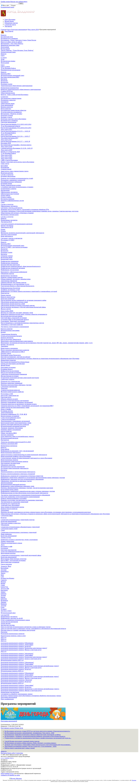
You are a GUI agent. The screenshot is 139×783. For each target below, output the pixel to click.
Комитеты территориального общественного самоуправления (21, 89)
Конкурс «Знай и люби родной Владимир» (14, 94)
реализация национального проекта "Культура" (16, 646)
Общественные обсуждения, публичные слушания (17, 213)
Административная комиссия (10, 390)
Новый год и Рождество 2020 (10, 151)
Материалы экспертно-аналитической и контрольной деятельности (22, 233)
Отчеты (3, 231)
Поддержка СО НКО (7, 240)
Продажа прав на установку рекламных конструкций (18, 630)
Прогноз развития (6, 329)
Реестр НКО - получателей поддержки (13, 560)
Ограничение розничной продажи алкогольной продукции (20, 377)
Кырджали (4, 590)
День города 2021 (6, 155)
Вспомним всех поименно (9, 38)
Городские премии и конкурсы (11, 523)
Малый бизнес (9, 21)
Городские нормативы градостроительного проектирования (20, 497)
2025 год (3, 637)
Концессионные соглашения (10, 416)
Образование (5, 525)
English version (5, 1)
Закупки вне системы (8, 625)
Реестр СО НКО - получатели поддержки (14, 247)
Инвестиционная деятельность (11, 452)
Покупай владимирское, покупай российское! (15, 357)
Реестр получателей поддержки (11, 372)
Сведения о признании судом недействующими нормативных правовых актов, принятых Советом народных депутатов (39, 211)
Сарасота (4, 580)
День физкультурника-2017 (9, 138)
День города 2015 (6, 129)
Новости (3, 35)
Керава (3, 583)
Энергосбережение (7, 412)
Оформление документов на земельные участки (16, 481)
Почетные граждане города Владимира (13, 119)
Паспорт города (6, 353)
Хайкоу (3, 592)
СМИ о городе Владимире (9, 160)
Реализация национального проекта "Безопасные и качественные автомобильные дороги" (30, 666)
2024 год (3, 639)
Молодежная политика (8, 553)
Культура (4, 517)
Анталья (3, 605)
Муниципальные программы (10, 330)
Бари (2, 575)
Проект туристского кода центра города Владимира (17, 162)
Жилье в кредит (6, 309)
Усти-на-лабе (5, 588)
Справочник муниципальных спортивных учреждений (18, 532)
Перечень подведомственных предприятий (15, 400)
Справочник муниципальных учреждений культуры (18, 519)
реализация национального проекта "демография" (17, 655)
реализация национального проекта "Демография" (17, 644)
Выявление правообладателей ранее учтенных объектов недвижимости (24, 314)
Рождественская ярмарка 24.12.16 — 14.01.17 (15, 136)
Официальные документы (9, 192)
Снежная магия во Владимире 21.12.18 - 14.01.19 (16, 148)
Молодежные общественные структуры (13, 559)
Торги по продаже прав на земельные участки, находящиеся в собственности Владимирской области (33, 628)
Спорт (3, 530)
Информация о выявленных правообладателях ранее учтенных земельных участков (28, 491)
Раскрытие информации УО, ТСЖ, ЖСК (14, 414)
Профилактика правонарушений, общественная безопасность (21, 266)
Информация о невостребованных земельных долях (17, 486)
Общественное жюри (7, 103)
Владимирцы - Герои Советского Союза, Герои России (18, 40)
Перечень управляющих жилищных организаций (17, 402)
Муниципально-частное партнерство (13, 466)
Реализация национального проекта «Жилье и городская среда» (21, 690)
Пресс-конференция (7, 699)
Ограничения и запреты (8, 188)
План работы (5, 449)
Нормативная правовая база (10, 88)
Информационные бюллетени (10, 288)
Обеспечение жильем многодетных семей (14, 302)
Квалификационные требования (11, 182)
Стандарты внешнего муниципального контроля (16, 224)
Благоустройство (6, 431)
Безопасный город (7, 259)
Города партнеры (6, 564)
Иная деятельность (7, 236)
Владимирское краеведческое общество (13, 110)
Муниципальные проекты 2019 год (12, 683)
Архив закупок (5, 623)
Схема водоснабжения (8, 419)
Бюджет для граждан (7, 344)
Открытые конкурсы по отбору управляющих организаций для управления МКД (27, 406)
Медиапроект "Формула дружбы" (11, 114)
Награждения (5, 190)
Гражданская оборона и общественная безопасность (17, 286)
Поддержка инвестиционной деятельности (14, 468)
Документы (8, 26)
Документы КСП (6, 222)
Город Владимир (10, 19)
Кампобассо (5, 571)
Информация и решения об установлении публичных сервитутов (22, 476)
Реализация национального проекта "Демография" (17, 664)
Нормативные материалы (9, 446)
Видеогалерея (5, 48)
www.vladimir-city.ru (7, 758)
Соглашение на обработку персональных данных (17, 694)
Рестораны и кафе (6, 546)
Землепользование (7, 483)
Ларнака (3, 602)
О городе (4, 57)
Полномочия (5, 167)
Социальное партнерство (9, 386)
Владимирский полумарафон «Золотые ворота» (16, 145)
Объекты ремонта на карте (9, 399)
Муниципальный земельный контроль (13, 484)
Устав (2, 59)
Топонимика (5, 510)
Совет (3, 202)
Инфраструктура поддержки (10, 371)
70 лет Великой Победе (8, 68)
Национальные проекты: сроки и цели (13, 636)
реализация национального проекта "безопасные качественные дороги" (24, 657)
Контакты (4, 79)
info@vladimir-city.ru (7, 773)
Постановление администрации (11, 98)
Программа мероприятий (9, 697)
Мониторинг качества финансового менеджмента (17, 341)
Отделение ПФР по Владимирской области (15, 319)
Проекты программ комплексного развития (15, 424)
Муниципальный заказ (8, 613)
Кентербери (4, 568)
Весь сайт (6, 5)
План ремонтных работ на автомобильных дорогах (17, 436)
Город (8, 29)
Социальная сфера (7, 515)
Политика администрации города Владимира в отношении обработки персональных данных (31, 695)
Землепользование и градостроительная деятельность (18, 472)
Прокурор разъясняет (7, 298)
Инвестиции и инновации (9, 348)
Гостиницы (4, 548)
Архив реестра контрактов (9, 621)
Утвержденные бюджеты (9, 334)
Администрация (6, 169)
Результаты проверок (7, 199)
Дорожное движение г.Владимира (12, 428)
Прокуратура (5, 293)
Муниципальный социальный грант (12, 75)
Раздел (13, 5)
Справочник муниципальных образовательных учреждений (20, 527)
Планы (3, 229)
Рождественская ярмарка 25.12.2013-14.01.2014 (16, 124)
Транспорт (4, 388)
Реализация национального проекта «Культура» (16, 687)
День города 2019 (6, 150)
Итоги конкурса (6, 108)
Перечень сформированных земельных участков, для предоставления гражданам (27, 488)
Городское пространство (8, 550)
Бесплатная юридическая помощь (11, 316)
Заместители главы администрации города (14, 171)
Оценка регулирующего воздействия (13, 363)
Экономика (4, 346)
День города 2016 (33, 29)
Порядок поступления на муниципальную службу (17, 178)
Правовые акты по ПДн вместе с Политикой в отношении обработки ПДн (25, 209)
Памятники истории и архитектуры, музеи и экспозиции (19, 539)
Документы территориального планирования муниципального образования (25, 495)
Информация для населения (10, 270)
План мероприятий (7, 105)
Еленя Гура (4, 587)
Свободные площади (7, 379)
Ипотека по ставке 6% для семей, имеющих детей (17, 312)
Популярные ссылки (7, 728)
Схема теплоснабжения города (11, 417)
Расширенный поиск (7, 7)
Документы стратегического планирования (15, 326)
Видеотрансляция (6, 257)
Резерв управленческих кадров (11, 185)
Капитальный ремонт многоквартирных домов (16, 423)
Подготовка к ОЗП (7, 394)
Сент (2, 576)
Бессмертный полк (7, 37)
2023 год (3, 641)
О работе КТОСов (7, 91)
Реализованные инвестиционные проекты (14, 461)
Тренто (3, 573)
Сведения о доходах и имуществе (11, 208)
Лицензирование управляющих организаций (15, 421)
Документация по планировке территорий (14, 502)
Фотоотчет (4, 80)
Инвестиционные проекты (9, 460)
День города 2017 (6, 140)
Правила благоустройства (9, 508)
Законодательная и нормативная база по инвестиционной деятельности (24, 454)
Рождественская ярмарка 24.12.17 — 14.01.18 (15, 141)
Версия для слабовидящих (18, 1)
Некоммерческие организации (10, 70)
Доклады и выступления (9, 234)
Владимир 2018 (6, 143)
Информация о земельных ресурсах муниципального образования (22, 479)
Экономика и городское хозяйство (12, 324)
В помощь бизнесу (7, 369)
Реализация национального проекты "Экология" (16, 680)
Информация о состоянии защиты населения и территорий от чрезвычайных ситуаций (29, 291)
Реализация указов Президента (11, 355)
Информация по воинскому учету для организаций (17, 451)
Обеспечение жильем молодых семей (13, 304)
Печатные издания (7, 115)
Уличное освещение (7, 435)
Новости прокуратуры (8, 297)
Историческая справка (8, 61)
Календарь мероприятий (9, 521)
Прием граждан (6, 295)
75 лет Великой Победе (8, 153)
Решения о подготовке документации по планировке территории (22, 500)
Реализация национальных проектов (12, 633)
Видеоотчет (4, 82)
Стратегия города (10, 24)
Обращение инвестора (8, 465)
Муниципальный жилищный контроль (13, 426)
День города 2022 (6, 157)
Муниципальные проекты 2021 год (12, 660)
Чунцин (3, 595)
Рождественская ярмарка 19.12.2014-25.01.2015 (16, 128)
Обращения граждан (11, 23)
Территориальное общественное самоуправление (16, 85)
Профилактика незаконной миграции (13, 268)
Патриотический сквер (8, 52)
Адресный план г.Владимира (10, 505)
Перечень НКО (6, 74)
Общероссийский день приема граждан (13, 282)
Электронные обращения (9, 281)
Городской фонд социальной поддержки (14, 318)
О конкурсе (4, 96)
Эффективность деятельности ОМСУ (13, 351)
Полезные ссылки (6, 84)
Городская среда (6, 397)
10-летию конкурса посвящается (11, 112)
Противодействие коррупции (10, 264)
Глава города (5, 163)
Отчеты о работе (6, 197)
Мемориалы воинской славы (10, 45)
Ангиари (4, 570)
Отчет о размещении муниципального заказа (15, 620)
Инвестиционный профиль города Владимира (16, 456)
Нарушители (5, 440)
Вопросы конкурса (7, 107)
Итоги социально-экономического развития (15, 350)
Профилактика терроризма (9, 263)
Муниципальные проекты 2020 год (12, 671)
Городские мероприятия (19, 29)
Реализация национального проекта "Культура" (16, 669)
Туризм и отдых (6, 537)
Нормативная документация (10, 692)
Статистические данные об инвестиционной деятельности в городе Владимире (26, 458)
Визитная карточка (7, 173)
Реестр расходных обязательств (11, 339)
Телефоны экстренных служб (10, 289)
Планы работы (5, 195)
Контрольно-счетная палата (10, 214)
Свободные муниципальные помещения (14, 374)
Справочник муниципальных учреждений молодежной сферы (21, 555)
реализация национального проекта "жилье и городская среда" (21, 658)
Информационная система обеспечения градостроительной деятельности (24, 493)
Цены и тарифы (6, 409)
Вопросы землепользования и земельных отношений (18, 474)
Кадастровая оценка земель (9, 489)
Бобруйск (4, 599)
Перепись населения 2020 (9, 443)
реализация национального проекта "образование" (17, 653)
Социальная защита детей (9, 528)
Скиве (3, 585)
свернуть (4, 751)
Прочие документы (7, 225)
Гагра (2, 607)
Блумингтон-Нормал (7, 578)
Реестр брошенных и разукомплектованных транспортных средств (22, 323)
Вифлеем (4, 604)
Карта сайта (11, 753)
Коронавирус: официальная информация (14, 272)
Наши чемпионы (6, 534)
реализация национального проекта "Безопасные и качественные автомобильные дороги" (30, 676)
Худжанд (4, 609)
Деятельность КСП (7, 227)
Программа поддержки (8, 367)
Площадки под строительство (10, 381)
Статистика (19, 753)
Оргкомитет (5, 102)
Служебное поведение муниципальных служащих (17, 187)
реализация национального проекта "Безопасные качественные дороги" (24, 648)
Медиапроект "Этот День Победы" (12, 43)
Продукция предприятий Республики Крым (15, 362)
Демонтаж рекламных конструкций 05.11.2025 (16, 442)
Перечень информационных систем (12, 200)
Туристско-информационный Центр (12, 551)
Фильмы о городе (6, 117)
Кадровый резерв (6, 183)
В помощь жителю (7, 411)
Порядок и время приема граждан (12, 277)
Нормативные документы (9, 220)
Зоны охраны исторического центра (12, 507)
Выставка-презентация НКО (10, 77)
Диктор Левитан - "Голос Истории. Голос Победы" (17, 50)
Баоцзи (3, 597)
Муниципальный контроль (9, 438)
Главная (3, 29)
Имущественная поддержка (10, 376)
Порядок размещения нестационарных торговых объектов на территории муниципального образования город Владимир (40, 358)
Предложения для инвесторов (10, 463)
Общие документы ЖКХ (9, 433)
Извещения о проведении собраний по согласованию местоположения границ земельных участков (33, 477)
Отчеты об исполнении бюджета (11, 336)
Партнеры (4, 632)
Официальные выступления (10, 194)
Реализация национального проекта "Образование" (17, 662)
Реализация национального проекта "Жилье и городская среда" (21, 667)
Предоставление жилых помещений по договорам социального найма (23, 300)
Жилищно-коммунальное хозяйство (12, 391)
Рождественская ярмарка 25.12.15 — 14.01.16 (15, 131)
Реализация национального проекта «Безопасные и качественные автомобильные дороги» (30, 689)
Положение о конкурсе (8, 100)
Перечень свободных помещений (11, 383)
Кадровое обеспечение (8, 176)
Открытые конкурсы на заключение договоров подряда (19, 404)
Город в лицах (5, 66)
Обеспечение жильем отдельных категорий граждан (18, 305)
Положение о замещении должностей (13, 180)
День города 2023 (6, 158)
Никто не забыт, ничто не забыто (11, 42)
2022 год (3, 651)
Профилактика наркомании (10, 261)
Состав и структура (7, 174)
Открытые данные (7, 256)
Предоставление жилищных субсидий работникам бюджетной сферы (23, 307)
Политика (134, 780)
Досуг (3, 545)
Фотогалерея (5, 47)
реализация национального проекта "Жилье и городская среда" (21, 650)
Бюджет (3, 332)
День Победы (9, 31)
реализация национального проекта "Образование (17, 643)
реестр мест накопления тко (10, 395)
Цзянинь (3, 593)
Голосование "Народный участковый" (13, 321)
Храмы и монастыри (7, 541)
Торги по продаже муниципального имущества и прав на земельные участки (26, 627)
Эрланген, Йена (6, 566)
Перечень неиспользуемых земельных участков (16, 385)
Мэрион (3, 581)
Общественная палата (8, 93)
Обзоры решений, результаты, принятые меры (16, 279)
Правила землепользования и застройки (14, 498)
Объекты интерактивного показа (11, 543)
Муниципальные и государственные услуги (15, 284)
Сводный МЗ (5, 615)
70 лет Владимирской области (10, 126)
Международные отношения (10, 562)
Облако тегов (18, 728)
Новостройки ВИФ (7, 311)
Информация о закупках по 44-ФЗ (12, 618)
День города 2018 (6, 146)
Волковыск (4, 600)
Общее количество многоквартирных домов (15, 407)
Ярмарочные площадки (8, 360)
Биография (4, 165)
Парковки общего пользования (11, 429)
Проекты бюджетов (7, 337)
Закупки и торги (6, 610)
